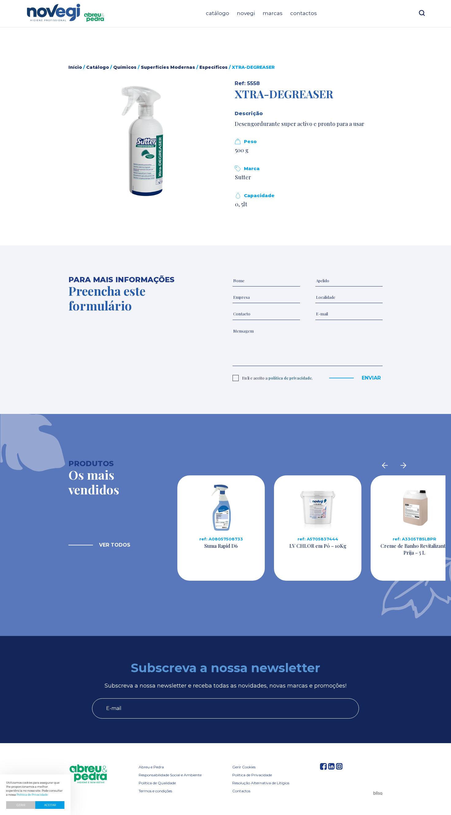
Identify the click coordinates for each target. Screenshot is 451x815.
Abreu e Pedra (151, 767)
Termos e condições (155, 791)
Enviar (371, 378)
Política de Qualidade (157, 783)
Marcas (273, 13)
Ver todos (114, 545)
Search (422, 13)
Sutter (243, 177)
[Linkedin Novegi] (331, 768)
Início (75, 67)
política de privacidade (290, 377)
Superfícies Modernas (168, 67)
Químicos (125, 67)
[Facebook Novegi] (323, 768)
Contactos (303, 13)
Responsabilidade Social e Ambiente (170, 775)
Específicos (213, 67)
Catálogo (217, 13)
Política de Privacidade (252, 775)
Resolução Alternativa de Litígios (260, 783)
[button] (142, 141)
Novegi (246, 13)
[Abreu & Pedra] (88, 774)
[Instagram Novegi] (339, 768)
